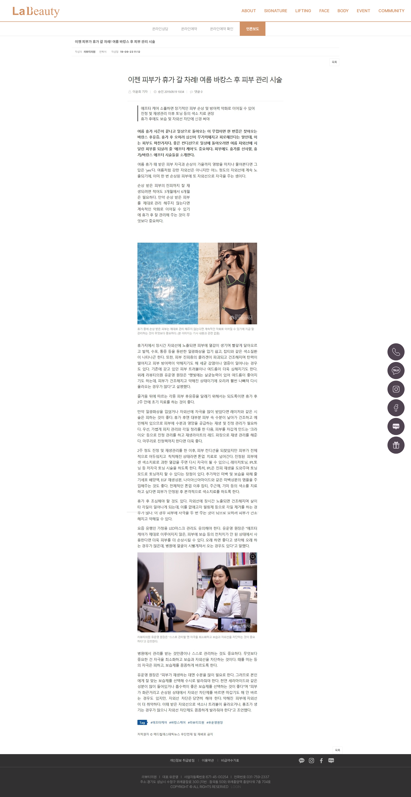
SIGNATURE (275, 10)
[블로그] (396, 426)
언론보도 (252, 29)
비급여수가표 (230, 760)
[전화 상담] (396, 352)
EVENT (363, 10)
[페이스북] (396, 408)
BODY (343, 10)
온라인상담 (160, 29)
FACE (324, 10)
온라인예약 (189, 29)
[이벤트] (396, 445)
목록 (334, 62)
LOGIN (236, 787)
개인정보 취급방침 (182, 760)
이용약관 (208, 760)
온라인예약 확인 (221, 29)
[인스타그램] (396, 389)
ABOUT (248, 10)
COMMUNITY (391, 10)
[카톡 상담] (396, 370)
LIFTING (303, 10)
